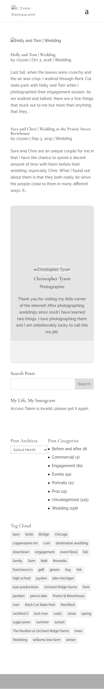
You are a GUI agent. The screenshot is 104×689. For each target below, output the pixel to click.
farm (31, 561)
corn (46, 543)
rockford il (20, 614)
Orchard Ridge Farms (60, 587)
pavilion (19, 596)
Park (86, 587)
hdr (79, 570)
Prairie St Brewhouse (69, 596)
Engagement (63, 465)
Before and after (67, 449)
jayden (41, 578)
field (44, 561)
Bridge (44, 534)
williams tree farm (46, 640)
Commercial (63, 457)
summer (42, 622)
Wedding (63, 60)
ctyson (22, 60)
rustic (58, 614)
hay (68, 570)
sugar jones (22, 622)
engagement (45, 552)
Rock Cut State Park (40, 605)
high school (22, 578)
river (16, 605)
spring (86, 614)
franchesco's (23, 570)
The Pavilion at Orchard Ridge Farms (41, 631)
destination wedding (72, 543)
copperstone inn (25, 543)
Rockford (68, 605)
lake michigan (63, 578)
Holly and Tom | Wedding (33, 54)
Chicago (61, 534)
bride (29, 534)
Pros (56, 491)
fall (85, 552)
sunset (59, 622)
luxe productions (26, 587)
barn (16, 534)
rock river (41, 614)
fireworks (60, 561)
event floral (68, 552)
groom (55, 570)
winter (71, 640)
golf (41, 570)
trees (78, 631)
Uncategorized (65, 499)
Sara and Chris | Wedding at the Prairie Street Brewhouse (51, 131)
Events (58, 474)
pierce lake (38, 596)
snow (72, 614)
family (17, 561)
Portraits (59, 483)
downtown (21, 552)
